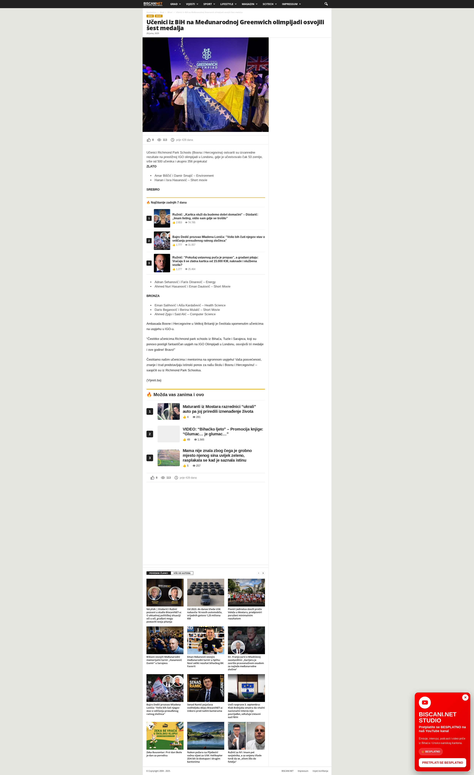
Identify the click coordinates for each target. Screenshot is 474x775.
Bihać (170, 12)
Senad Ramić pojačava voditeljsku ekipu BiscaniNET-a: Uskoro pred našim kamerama (205, 707)
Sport (207, 4)
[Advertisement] (205, 523)
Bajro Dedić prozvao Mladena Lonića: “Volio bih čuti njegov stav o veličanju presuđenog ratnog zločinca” (163, 709)
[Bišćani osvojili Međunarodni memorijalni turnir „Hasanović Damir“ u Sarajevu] (164, 640)
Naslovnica (151, 12)
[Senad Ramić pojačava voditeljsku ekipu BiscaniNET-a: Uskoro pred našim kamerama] (205, 688)
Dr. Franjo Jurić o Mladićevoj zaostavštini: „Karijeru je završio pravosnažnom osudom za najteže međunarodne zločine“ (246, 663)
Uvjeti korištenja (320, 770)
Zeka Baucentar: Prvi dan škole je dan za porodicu (164, 754)
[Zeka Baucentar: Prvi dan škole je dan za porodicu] (164, 736)
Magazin (248, 4)
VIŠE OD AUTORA (182, 573)
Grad (174, 4)
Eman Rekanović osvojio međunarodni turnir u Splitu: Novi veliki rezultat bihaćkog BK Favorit (205, 661)
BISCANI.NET (287, 770)
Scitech (268, 4)
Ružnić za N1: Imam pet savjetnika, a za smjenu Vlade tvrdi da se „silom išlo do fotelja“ (244, 757)
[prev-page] (259, 573)
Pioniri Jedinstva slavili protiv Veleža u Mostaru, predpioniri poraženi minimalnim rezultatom (245, 613)
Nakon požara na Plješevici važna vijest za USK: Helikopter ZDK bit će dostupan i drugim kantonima (205, 757)
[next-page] (263, 573)
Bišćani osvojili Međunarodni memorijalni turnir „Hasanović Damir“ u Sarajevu (164, 660)
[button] (326, 4)
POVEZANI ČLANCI (158, 573)
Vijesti (190, 4)
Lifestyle (226, 4)
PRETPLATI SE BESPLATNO (442, 762)
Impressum (290, 4)
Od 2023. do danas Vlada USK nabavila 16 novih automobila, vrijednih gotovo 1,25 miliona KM (204, 613)
